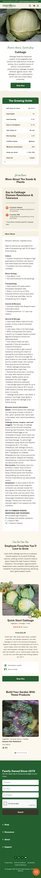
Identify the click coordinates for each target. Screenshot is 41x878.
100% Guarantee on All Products (28, 1)
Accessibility (31, 862)
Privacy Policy (9, 862)
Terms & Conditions (20, 862)
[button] (17, 752)
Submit (20, 812)
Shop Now (21, 679)
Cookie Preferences (20, 865)
